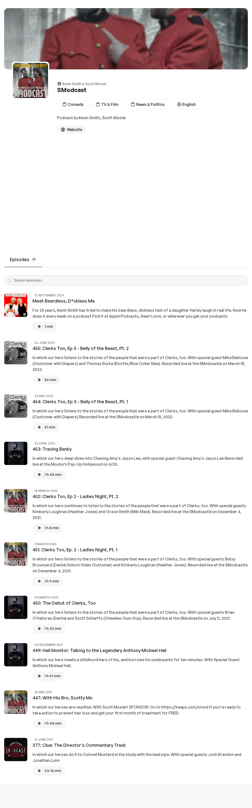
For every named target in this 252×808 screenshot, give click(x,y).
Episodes (22, 259)
